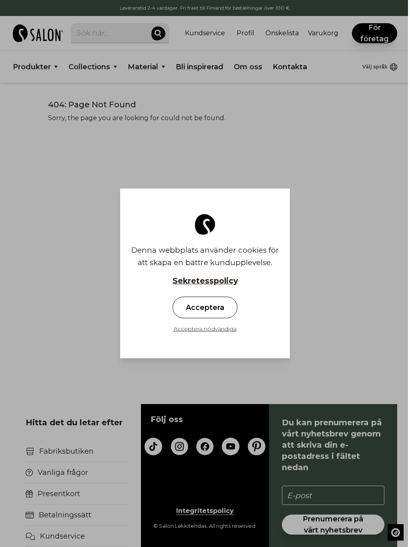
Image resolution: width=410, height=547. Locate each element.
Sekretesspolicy (205, 281)
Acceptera (205, 307)
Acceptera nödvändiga (205, 328)
